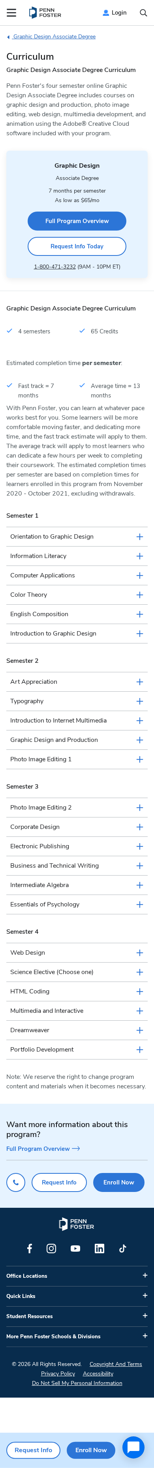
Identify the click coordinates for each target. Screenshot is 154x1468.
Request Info (59, 1182)
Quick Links (20, 1296)
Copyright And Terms (116, 1364)
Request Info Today (77, 246)
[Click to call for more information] (15, 1182)
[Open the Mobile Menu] (11, 13)
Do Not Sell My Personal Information (77, 1383)
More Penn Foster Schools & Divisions (53, 1336)
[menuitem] (45, 12)
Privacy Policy (58, 1373)
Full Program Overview (77, 221)
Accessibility (98, 1373)
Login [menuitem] (119, 13)
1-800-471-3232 (55, 267)
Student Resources (29, 1316)
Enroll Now (118, 1182)
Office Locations (26, 1276)
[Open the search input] (143, 13)
